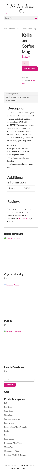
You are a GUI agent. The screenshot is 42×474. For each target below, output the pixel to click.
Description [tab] (12, 94)
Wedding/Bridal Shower (15, 455)
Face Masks (9, 423)
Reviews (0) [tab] (11, 101)
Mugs (23, 83)
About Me (15, 469)
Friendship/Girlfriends (15, 427)
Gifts (12, 29)
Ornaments (9, 439)
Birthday (8, 407)
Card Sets (8, 411)
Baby (6, 403)
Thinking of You (11, 451)
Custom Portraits (26, 466)
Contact (25, 469)
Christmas (8, 415)
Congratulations (12, 419)
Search (9, 385)
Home (6, 29)
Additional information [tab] (17, 97)
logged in (22, 219)
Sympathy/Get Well (13, 443)
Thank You (8, 447)
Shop (14, 466)
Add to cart (29, 69)
